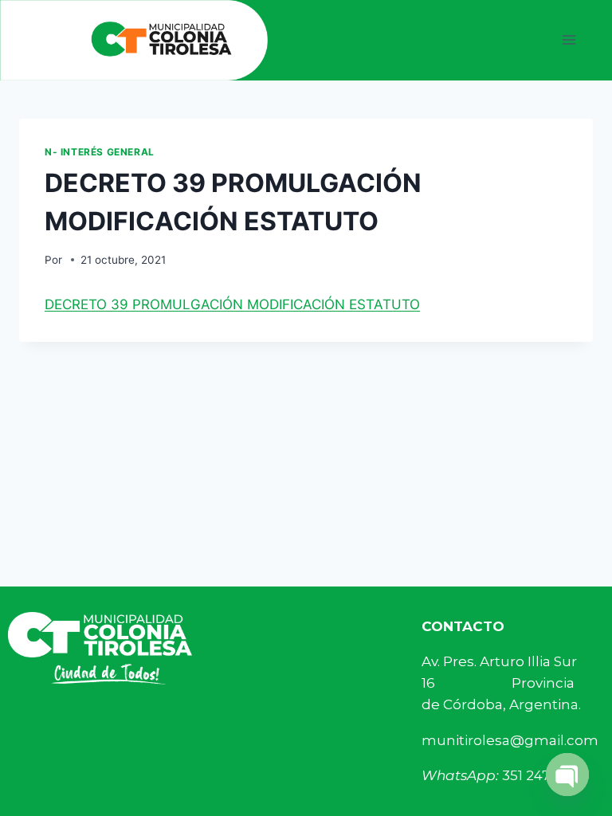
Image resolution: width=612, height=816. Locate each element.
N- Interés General (100, 152)
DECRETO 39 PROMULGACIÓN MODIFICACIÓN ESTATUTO (232, 304)
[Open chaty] (567, 774)
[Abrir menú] (568, 40)
